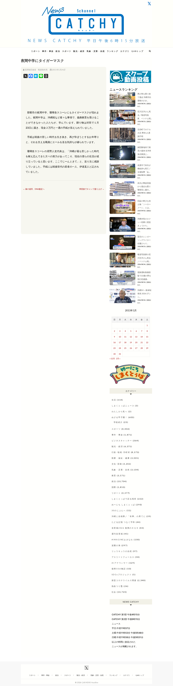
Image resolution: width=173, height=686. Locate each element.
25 (125, 348)
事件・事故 (48, 51)
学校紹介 (118, 422)
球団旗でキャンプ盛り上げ (91, 189)
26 (131, 348)
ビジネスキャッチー (122, 440)
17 (120, 342)
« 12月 (112, 358)
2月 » (118, 358)
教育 (114, 475)
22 (147, 342)
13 (136, 337)
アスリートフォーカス (123, 557)
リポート (35, 51)
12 (131, 337)
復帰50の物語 (119, 569)
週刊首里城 (117, 534)
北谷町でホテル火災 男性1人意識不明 (144, 132)
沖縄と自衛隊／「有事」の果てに (129, 516)
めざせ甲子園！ (120, 417)
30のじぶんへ (119, 510)
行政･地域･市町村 (121, 452)
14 (142, 337)
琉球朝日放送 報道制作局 (36, 70)
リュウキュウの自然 (122, 551)
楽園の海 (116, 545)
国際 (114, 487)
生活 (114, 400)
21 (142, 342)
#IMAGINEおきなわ (122, 539)
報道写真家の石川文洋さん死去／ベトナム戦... (144, 257)
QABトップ (137, 51)
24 (120, 348)
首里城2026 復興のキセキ (125, 528)
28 (142, 348)
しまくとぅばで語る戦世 (124, 499)
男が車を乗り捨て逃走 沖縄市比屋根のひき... (144, 97)
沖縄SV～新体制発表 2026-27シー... (144, 293)
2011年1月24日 (58, 70)
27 (136, 348)
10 (120, 337)
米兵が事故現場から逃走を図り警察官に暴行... (144, 186)
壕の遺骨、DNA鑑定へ (33, 189)
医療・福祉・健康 (121, 458)
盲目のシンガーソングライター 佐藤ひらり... (145, 240)
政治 (58, 51)
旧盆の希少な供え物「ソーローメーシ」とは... (144, 204)
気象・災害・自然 (96, 51)
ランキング (112, 51)
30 (114, 354)
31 (120, 354)
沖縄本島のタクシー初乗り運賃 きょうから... (144, 222)
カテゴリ (124, 51)
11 (125, 337)
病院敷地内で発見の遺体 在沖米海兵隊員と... (144, 150)
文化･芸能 (117, 464)
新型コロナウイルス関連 (124, 580)
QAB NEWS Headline (90, 682)
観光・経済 (79, 51)
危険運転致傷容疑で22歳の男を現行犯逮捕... (144, 275)
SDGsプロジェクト (122, 574)
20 (136, 342)
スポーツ (66, 51)
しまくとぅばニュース (123, 405)
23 (114, 348)
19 (131, 342)
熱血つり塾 (117, 586)
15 (147, 337)
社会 (114, 592)
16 (114, 342)
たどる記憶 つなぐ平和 (123, 522)
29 (147, 348)
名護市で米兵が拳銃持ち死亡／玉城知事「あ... (144, 168)
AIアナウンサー (120, 563)
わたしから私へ (120, 411)
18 (125, 342)
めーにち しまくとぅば (123, 504)
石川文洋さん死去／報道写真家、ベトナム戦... (144, 114)
